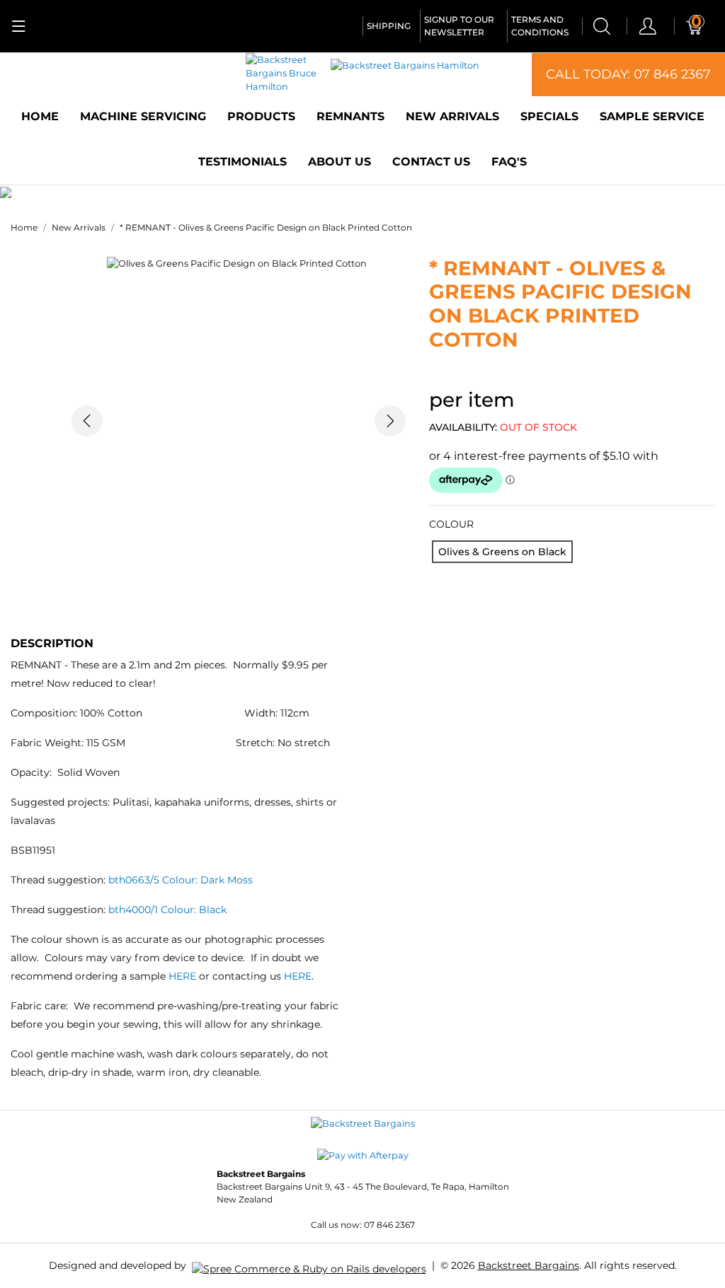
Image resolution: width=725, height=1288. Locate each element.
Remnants (350, 116)
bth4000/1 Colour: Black (166, 909)
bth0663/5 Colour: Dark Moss (180, 880)
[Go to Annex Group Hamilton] (309, 1264)
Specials (549, 116)
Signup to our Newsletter (459, 25)
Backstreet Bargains (528, 1265)
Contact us (431, 161)
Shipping (389, 26)
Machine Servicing (143, 116)
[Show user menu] (648, 26)
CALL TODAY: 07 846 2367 (628, 74)
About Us (339, 161)
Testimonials (242, 161)
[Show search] (601, 26)
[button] (87, 421)
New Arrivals (452, 116)
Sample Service (652, 116)
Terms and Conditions (540, 25)
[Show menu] (18, 26)
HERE (184, 976)
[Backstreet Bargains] (363, 1123)
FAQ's (509, 161)
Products (261, 116)
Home (40, 116)
